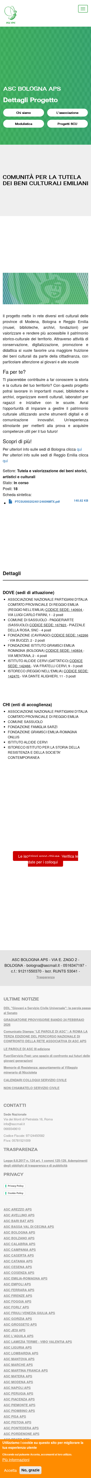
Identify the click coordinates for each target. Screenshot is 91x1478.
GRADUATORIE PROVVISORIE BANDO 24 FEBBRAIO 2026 (44, 1022)
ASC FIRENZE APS (18, 1295)
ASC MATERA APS (18, 1376)
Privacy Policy (15, 1185)
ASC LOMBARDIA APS (21, 1353)
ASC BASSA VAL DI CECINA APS (29, 1226)
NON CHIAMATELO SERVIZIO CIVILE (31, 1087)
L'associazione (68, 112)
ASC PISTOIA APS (17, 1422)
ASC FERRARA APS (19, 1289)
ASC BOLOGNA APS (32, 88)
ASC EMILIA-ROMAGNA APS (25, 1278)
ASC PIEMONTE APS (19, 1405)
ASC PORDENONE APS (21, 1433)
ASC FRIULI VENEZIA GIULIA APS (29, 1313)
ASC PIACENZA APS (19, 1399)
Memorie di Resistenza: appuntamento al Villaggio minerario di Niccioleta (41, 1070)
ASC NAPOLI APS (17, 1387)
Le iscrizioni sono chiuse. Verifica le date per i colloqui (48, 859)
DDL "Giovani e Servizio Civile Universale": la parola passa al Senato (47, 1010)
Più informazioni (15, 1459)
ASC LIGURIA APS (18, 1347)
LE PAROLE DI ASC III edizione (27, 1048)
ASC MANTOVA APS (19, 1359)
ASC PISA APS (15, 1416)
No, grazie (30, 1470)
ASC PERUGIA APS (18, 1393)
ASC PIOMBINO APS (19, 1410)
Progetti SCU (67, 124)
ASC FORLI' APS (16, 1307)
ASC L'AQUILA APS (18, 1336)
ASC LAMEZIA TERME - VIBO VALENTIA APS (38, 1341)
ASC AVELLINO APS (19, 1215)
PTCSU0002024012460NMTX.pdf (37, 501)
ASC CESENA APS (18, 1266)
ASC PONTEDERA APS (21, 1428)
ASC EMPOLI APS (17, 1284)
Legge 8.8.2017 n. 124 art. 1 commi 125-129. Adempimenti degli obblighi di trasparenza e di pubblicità (45, 1163)
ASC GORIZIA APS (18, 1318)
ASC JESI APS (14, 1330)
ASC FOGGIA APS (17, 1301)
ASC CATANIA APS (18, 1261)
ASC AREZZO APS (18, 1209)
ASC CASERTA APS (19, 1255)
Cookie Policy (15, 1193)
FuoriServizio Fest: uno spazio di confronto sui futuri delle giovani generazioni (47, 1058)
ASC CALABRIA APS (19, 1243)
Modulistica (23, 124)
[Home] (14, 15)
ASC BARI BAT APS (19, 1220)
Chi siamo (23, 112)
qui (79, 449)
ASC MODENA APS (18, 1382)
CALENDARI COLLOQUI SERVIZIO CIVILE (35, 1080)
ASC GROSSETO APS (20, 1324)
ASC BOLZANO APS (19, 1238)
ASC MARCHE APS (18, 1364)
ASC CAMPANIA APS (20, 1249)
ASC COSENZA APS (19, 1272)
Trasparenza (45, 977)
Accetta (10, 1470)
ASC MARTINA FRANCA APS (26, 1370)
